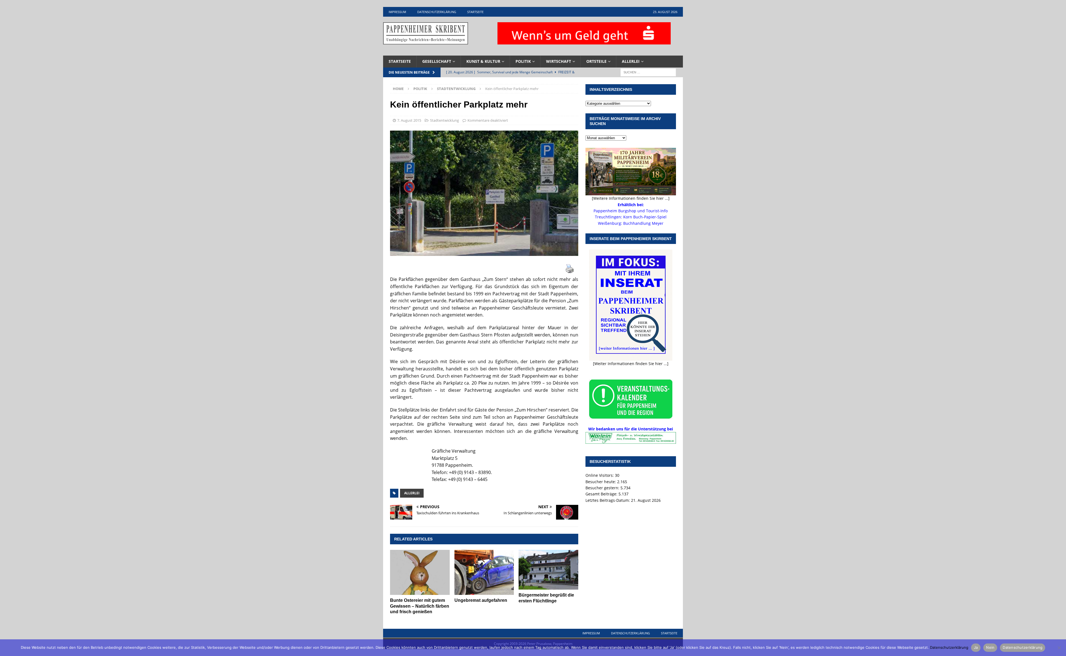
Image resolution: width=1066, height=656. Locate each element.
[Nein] (1059, 647)
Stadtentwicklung (444, 120)
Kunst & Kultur (483, 61)
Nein (990, 647)
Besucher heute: (601, 481)
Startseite (475, 12)
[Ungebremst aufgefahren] (484, 572)
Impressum (397, 12)
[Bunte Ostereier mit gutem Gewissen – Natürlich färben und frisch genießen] (420, 572)
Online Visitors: (600, 475)
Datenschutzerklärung (436, 12)
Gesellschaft (436, 61)
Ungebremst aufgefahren (480, 600)
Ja (976, 647)
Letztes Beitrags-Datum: (608, 500)
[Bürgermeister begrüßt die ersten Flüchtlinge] (548, 570)
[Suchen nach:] (648, 71)
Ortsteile (596, 61)
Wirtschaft (558, 61)
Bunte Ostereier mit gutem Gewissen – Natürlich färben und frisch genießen (419, 606)
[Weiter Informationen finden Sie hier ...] (630, 363)
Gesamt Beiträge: (602, 494)
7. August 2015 (409, 120)
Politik (523, 61)
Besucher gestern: (602, 487)
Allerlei (631, 61)
